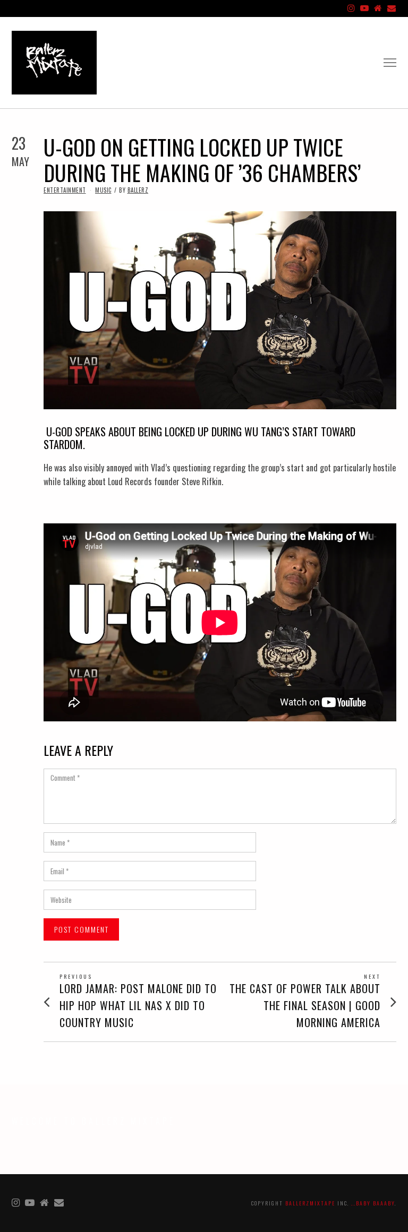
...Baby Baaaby (373, 1203)
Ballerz (138, 190)
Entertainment (65, 190)
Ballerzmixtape (310, 1203)
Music (103, 190)
